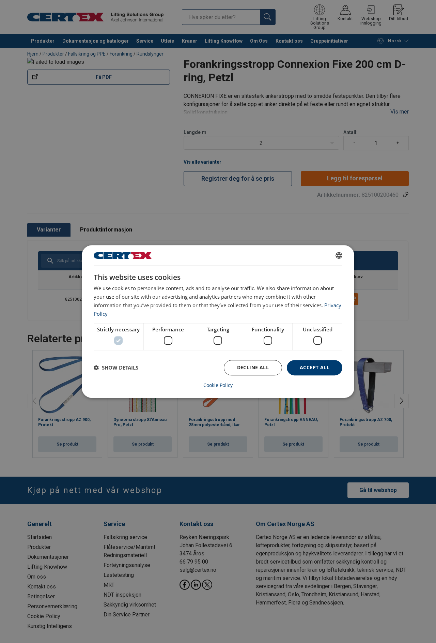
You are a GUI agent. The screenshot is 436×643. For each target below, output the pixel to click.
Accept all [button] (314, 367)
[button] (116, 367)
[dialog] (218, 321)
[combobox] (339, 255)
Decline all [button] (253, 367)
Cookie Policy (218, 385)
